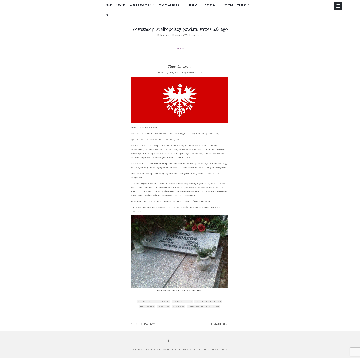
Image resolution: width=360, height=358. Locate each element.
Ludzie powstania (140, 5)
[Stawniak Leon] (179, 100)
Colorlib (200, 349)
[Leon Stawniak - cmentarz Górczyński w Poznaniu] (179, 251)
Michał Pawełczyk (194, 72)
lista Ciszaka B (147, 306)
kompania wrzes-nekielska (208, 302)
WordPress (222, 349)
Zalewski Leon (219, 324)
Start (108, 5)
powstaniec (163, 306)
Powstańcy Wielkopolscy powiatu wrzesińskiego (180, 29)
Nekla (180, 48)
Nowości (121, 5)
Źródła (193, 5)
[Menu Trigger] (338, 6)
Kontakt (228, 5)
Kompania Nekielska (182, 302)
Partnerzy (243, 5)
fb (106, 15)
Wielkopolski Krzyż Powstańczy (203, 306)
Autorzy (210, 5)
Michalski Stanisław (143, 324)
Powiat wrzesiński (170, 5)
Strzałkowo (178, 306)
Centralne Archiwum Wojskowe (153, 302)
